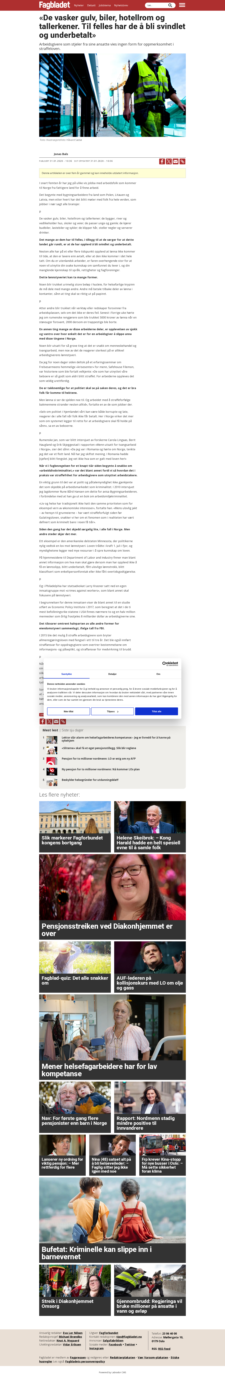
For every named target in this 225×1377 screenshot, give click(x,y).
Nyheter (79, 5)
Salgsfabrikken (113, 1340)
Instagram (96, 1348)
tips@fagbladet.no (129, 1337)
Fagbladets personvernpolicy (85, 1361)
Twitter (130, 1344)
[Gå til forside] (54, 5)
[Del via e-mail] (175, 161)
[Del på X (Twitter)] (169, 161)
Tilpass (111, 711)
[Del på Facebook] (162, 161)
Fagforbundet (108, 1333)
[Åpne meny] (182, 5)
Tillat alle (156, 711)
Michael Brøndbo (70, 1337)
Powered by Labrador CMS (112, 1372)
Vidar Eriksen (72, 1344)
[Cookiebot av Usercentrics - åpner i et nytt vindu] (164, 664)
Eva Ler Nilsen (72, 1333)
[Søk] (170, 5)
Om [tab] (158, 674)
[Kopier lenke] (182, 161)
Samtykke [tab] (66, 674)
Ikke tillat (68, 711)
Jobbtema (105, 5)
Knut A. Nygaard (67, 1340)
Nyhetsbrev (121, 5)
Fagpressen (78, 1357)
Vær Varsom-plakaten (153, 1357)
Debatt (91, 5)
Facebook (115, 1344)
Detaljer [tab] (112, 674)
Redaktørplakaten (122, 1357)
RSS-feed (164, 1349)
